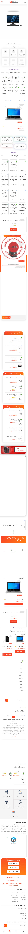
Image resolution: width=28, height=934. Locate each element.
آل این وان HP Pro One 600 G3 (11, 386)
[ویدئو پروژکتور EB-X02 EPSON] (20, 422)
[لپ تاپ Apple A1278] (20, 359)
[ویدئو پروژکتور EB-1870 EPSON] (20, 413)
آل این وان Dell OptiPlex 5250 (12, 395)
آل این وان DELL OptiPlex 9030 (11, 378)
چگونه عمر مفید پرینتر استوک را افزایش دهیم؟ (13, 720)
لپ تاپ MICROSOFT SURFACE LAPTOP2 (11, 346)
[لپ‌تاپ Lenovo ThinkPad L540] (20, 340)
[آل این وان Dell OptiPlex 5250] (20, 397)
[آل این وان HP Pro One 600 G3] (20, 388)
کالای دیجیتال (12, 525)
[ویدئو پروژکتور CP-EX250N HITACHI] (20, 438)
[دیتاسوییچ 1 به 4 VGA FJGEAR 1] (21, 555)
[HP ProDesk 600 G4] (7, 639)
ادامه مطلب (13, 737)
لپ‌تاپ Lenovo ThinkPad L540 (12, 338)
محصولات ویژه (19, 767)
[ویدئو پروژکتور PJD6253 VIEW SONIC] (20, 430)
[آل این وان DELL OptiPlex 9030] (20, 380)
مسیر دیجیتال (17, 44)
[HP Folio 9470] (13, 114)
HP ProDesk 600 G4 (9, 647)
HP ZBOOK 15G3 (13, 364)
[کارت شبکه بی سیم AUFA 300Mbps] (10, 552)
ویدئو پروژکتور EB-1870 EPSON (12, 411)
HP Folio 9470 (21, 126)
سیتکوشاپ (16, 47)
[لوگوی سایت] (13, 2)
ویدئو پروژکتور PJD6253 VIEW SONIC (12, 428)
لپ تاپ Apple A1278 (12, 357)
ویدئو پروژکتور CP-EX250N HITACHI (11, 437)
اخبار (13, 717)
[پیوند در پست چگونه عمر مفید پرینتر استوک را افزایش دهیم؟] (13, 716)
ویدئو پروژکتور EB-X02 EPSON (12, 420)
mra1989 (15, 723)
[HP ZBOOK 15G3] (20, 366)
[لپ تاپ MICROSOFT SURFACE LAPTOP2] (20, 349)
